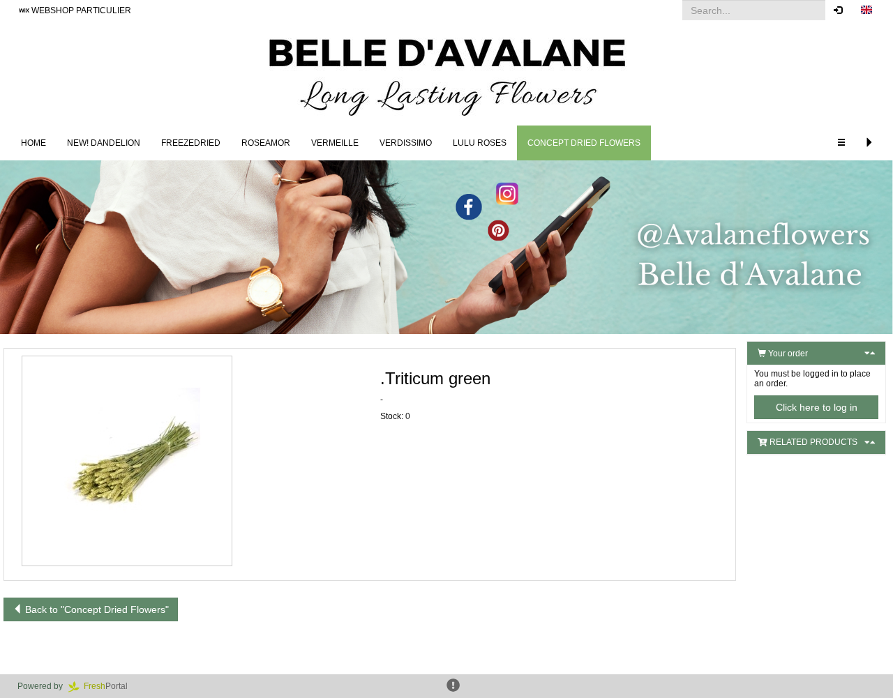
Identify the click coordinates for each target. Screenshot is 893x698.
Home (33, 143)
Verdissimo (406, 143)
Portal (110, 686)
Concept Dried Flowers (583, 143)
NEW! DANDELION (103, 143)
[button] (866, 10)
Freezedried (190, 143)
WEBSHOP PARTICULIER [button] (80, 10)
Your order (787, 353)
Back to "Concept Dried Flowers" (95, 609)
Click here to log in (816, 407)
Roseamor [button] (265, 143)
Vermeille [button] (335, 143)
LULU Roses (479, 143)
